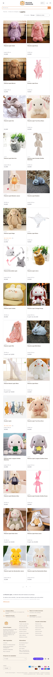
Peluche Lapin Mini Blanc (34, 346)
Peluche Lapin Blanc (32, 383)
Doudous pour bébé (23, 627)
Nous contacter (6, 651)
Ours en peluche (23, 629)
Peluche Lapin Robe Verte (11, 533)
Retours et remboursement (9, 644)
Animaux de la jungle (24, 633)
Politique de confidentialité (34, 672)
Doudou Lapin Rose (32, 83)
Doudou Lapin (7, 421)
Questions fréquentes (8, 649)
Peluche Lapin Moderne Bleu (11, 496)
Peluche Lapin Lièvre (32, 271)
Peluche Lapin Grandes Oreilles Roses (37, 496)
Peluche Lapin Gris (9, 120)
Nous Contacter (22, 646)
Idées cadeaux (22, 635)
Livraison (5, 642)
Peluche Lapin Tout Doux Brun (35, 421)
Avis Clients (21, 648)
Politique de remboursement (22, 672)
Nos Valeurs (22, 644)
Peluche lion (38, 629)
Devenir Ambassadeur (24, 653)
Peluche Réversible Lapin (10, 271)
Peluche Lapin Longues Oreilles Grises (37, 458)
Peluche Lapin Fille (9, 346)
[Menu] (3, 3)
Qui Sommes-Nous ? (23, 642)
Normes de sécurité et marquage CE (8, 647)
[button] (50, 3)
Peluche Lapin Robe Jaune (34, 533)
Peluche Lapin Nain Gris (10, 158)
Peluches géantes (23, 625)
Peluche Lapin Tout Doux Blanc (35, 120)
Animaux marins (22, 631)
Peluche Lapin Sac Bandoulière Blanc (37, 571)
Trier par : (33, 15)
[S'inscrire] (25, 658)
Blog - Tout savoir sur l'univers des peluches (24, 651)
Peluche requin (38, 631)
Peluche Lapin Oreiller (9, 308)
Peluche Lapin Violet (9, 45)
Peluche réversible (39, 627)
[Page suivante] (30, 586)
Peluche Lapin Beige (9, 233)
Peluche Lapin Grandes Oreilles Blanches (35, 159)
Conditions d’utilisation (45, 672)
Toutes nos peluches (24, 623)
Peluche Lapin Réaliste (33, 195)
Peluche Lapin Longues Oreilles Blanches (12, 459)
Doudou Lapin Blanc (32, 233)
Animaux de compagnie (13, 11)
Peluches (5, 11)
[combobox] (25, 8)
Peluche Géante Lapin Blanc (11, 383)
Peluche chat (38, 623)
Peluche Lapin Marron (10, 83)
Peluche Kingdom (12, 672)
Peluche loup (38, 633)
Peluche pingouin (39, 635)
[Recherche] (49, 8)
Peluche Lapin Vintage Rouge (35, 308)
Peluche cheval (38, 625)
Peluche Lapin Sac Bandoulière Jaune (14, 571)
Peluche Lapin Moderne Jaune (12, 195)
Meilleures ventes (23, 637)
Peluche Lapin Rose (32, 45)
